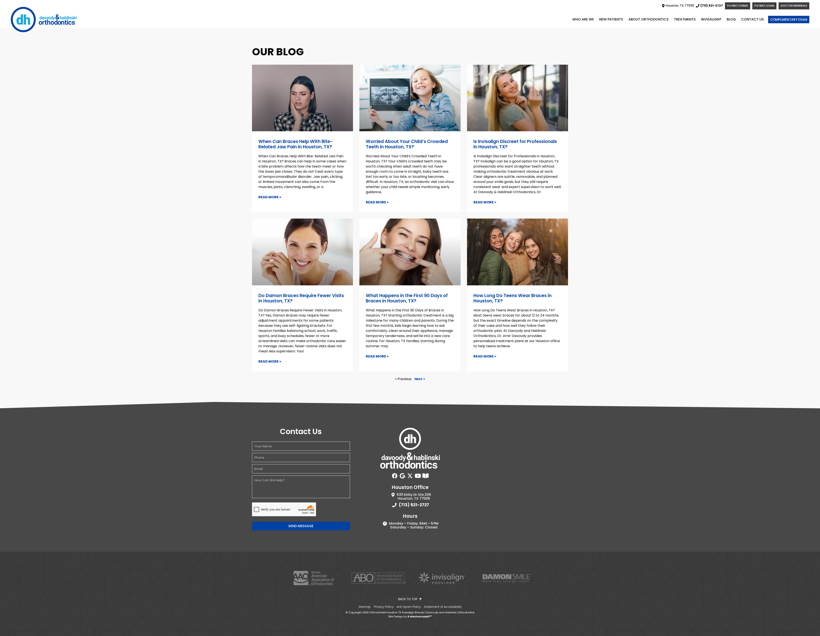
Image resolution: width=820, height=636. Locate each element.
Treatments (685, 19)
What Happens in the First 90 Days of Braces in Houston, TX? (407, 298)
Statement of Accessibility (443, 607)
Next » (419, 378)
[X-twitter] (410, 475)
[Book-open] (425, 475)
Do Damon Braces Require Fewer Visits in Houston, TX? (301, 298)
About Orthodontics (648, 19)
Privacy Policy (383, 607)
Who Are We (583, 19)
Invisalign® (711, 19)
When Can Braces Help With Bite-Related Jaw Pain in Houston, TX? (295, 144)
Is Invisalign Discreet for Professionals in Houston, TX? (515, 144)
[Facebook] (394, 475)
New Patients (611, 19)
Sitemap (364, 607)
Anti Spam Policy (409, 607)
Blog (731, 19)
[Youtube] (417, 475)
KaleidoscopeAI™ (420, 616)
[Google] (402, 475)
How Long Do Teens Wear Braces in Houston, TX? (512, 298)
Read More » (269, 197)
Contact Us (752, 19)
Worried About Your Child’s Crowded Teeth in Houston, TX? (407, 144)
